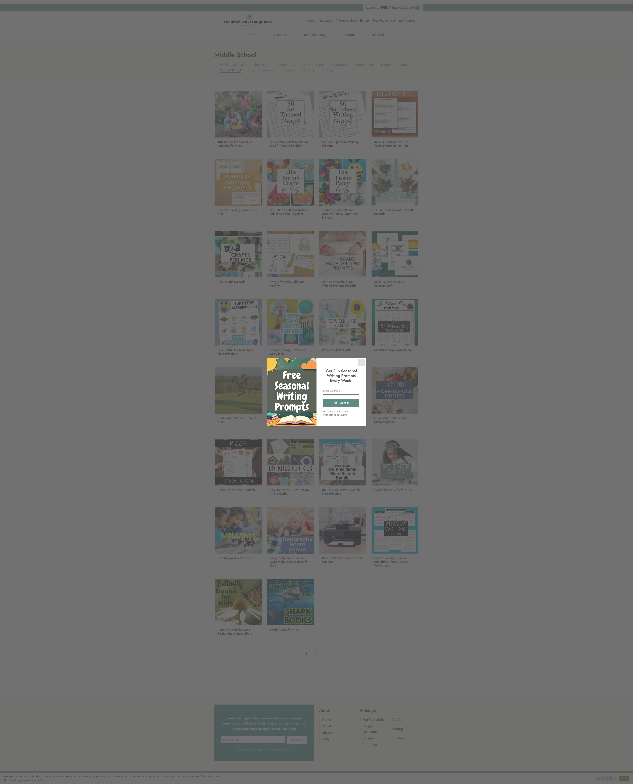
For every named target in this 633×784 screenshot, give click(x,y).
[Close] (361, 362)
